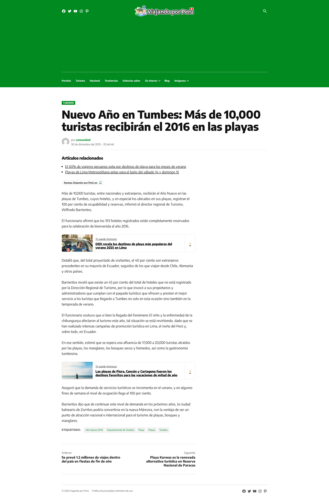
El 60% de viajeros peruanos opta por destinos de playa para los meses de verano (125, 166)
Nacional (95, 80)
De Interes (151, 80)
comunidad (83, 140)
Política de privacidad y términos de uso (112, 490)
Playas (151, 429)
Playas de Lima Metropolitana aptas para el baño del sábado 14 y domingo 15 (122, 172)
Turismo (80, 80)
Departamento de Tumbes (120, 429)
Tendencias (111, 80)
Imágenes (180, 80)
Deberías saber (131, 80)
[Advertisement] (164, 46)
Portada (66, 80)
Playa (141, 429)
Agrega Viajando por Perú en (81, 182)
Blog (167, 80)
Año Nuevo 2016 (94, 429)
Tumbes (163, 429)
